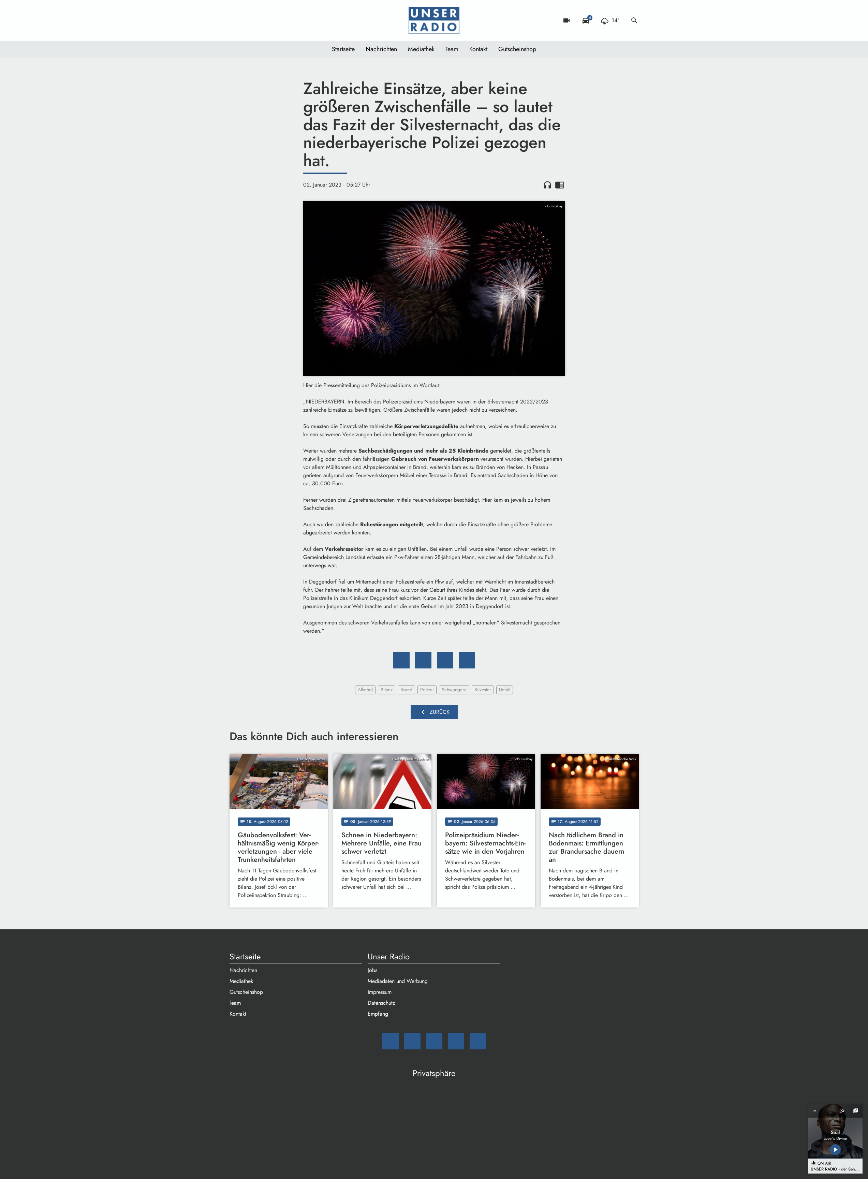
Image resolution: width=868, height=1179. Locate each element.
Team (451, 49)
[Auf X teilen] (423, 660)
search (634, 20)
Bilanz (387, 689)
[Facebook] (250, 20)
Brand (406, 689)
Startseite (343, 49)
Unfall (504, 689)
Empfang (378, 1014)
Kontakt (478, 49)
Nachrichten (381, 49)
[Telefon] (277, 20)
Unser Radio (389, 956)
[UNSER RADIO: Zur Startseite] (434, 20)
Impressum (380, 992)
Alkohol (365, 689)
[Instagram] (263, 20)
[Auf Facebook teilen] (401, 660)
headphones (547, 185)
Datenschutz (381, 1003)
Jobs (372, 970)
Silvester (482, 689)
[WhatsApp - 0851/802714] (291, 20)
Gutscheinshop (517, 49)
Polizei (427, 689)
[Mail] (236, 20)
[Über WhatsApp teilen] (445, 660)
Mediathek (421, 49)
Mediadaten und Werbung (398, 981)
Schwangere (454, 689)
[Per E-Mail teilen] (467, 660)
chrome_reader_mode (559, 185)
